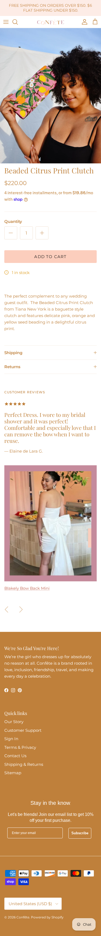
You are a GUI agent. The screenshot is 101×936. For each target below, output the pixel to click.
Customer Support (22, 730)
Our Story (13, 721)
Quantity (13, 221)
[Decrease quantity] (10, 232)
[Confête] (50, 22)
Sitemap (12, 772)
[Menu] (6, 22)
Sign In (11, 738)
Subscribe (79, 833)
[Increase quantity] (42, 232)
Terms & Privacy (20, 747)
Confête (22, 917)
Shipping (13, 352)
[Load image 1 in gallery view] (50, 95)
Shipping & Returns (23, 764)
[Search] (18, 22)
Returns (12, 366)
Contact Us (15, 755)
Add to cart (50, 256)
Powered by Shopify (47, 917)
